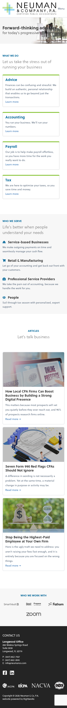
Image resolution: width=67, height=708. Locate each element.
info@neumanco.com (15, 663)
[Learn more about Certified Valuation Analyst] (59, 685)
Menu (61, 8)
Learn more (19, 102)
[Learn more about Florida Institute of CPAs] (23, 685)
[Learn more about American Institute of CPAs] (9, 685)
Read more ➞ (33, 419)
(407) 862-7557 (12, 656)
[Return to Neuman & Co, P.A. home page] (29, 9)
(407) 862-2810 (12, 660)
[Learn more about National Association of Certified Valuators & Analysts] (41, 685)
